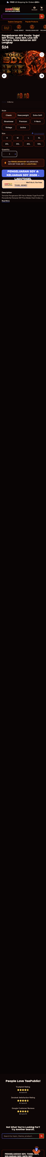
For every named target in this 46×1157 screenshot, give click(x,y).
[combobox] (21, 16)
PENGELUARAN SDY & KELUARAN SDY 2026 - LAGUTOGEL (23, 173)
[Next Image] (42, 76)
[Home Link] (12, 10)
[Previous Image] (4, 76)
